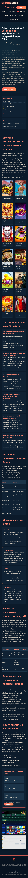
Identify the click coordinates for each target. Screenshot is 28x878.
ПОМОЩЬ (4, 11)
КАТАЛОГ (12, 15)
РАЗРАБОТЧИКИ (13, 11)
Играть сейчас (9, 89)
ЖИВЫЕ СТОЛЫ (14, 19)
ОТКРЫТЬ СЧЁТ (21, 7)
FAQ (16, 15)
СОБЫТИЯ (21, 15)
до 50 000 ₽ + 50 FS (10, 779)
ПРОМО (6, 15)
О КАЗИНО (23, 11)
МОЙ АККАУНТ (10, 7)
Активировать (8, 804)
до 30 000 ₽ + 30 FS (10, 788)
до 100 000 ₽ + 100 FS (11, 796)
